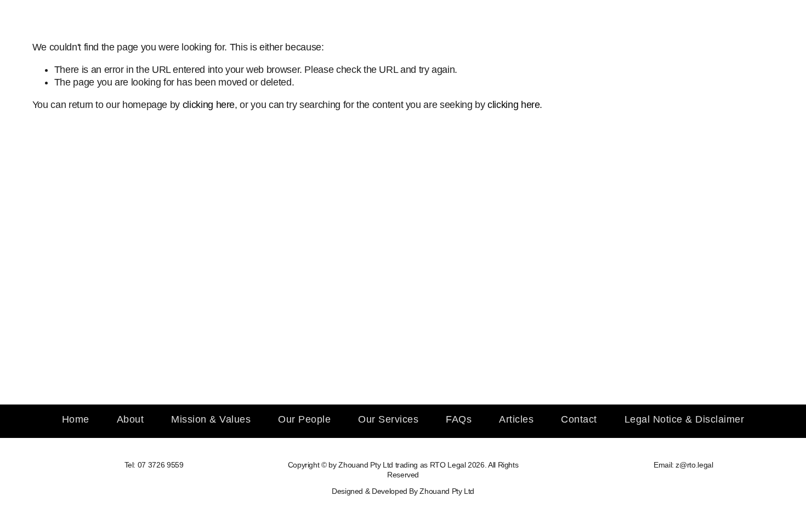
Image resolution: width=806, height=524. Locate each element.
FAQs (459, 419)
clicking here (209, 104)
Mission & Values (211, 419)
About (130, 419)
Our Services (388, 419)
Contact (579, 419)
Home (75, 419)
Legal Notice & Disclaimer (685, 419)
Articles (516, 419)
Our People (304, 419)
